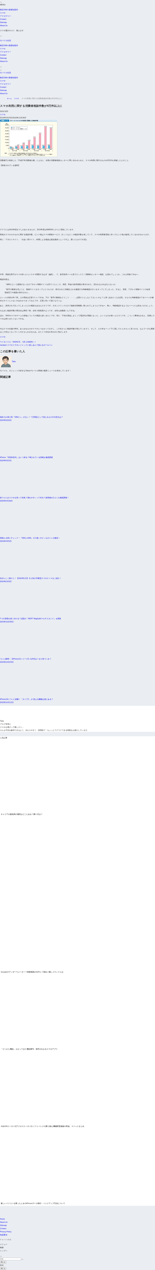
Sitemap (3, 22)
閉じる (3, 1262)
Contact (3, 19)
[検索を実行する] (22, 1259)
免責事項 (3, 1235)
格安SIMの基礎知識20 (9, 10)
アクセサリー (5, 16)
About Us (3, 25)
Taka (14, 362)
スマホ (2, 13)
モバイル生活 (5, 40)
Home (2, 1219)
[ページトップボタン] (1, 1256)
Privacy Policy (5, 1232)
